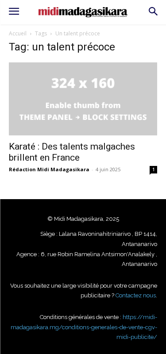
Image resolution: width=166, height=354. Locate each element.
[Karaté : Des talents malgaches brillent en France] (83, 98)
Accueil (18, 33)
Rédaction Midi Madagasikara (49, 169)
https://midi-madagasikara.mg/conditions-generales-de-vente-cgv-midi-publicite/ (84, 327)
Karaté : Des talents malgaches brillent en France (72, 152)
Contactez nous (136, 295)
